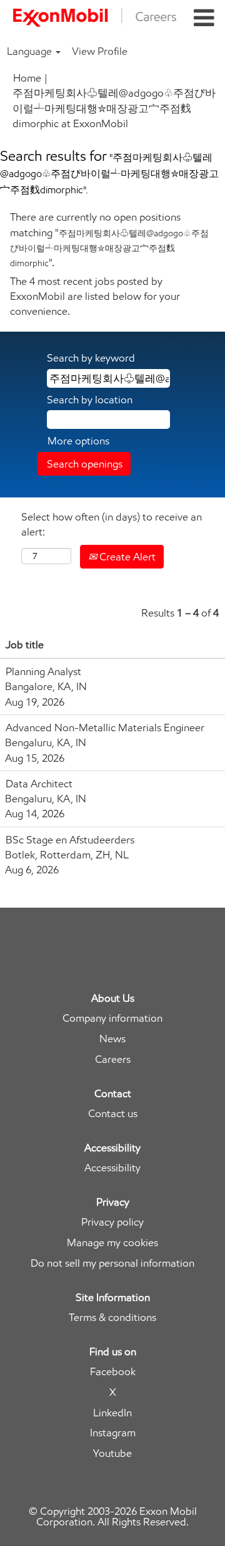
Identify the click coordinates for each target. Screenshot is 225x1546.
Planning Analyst (43, 671)
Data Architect (39, 783)
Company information (112, 1018)
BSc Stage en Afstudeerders (70, 839)
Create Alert (126, 556)
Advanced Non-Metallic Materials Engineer (105, 727)
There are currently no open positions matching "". (109, 240)
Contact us (113, 1114)
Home (27, 78)
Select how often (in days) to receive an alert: (111, 524)
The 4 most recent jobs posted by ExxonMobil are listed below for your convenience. (95, 296)
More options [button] (78, 441)
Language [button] (30, 51)
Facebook (113, 1372)
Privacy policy (112, 1222)
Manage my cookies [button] (112, 1243)
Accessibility (112, 1168)
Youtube (112, 1453)
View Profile (100, 51)
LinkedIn (112, 1413)
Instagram (113, 1433)
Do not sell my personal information (112, 1263)
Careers (113, 1059)
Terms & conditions (112, 1317)
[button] (204, 18)
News (112, 1039)
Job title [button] (25, 644)
